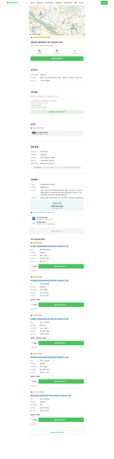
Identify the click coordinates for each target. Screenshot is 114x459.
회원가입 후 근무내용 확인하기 (57, 112)
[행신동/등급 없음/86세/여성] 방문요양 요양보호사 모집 (50, 396)
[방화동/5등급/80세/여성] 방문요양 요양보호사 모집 (49, 357)
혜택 (75, 3)
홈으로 (33, 3)
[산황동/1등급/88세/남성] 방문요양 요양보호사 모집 (49, 319)
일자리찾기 (40, 3)
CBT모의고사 (68, 3)
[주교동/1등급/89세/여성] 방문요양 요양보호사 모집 (49, 246)
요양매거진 (58, 3)
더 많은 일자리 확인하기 (57, 432)
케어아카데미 (49, 3)
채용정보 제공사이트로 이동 (57, 231)
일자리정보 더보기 (60, 266)
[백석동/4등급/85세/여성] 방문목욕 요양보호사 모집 (49, 280)
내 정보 (81, 3)
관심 (35, 266)
